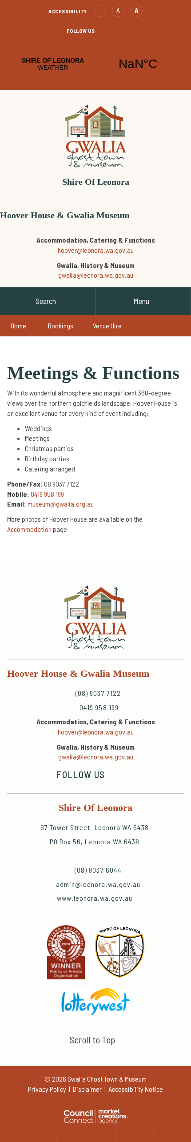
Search (46, 301)
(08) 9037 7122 (91, 228)
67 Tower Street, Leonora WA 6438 (94, 827)
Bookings (60, 325)
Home (18, 325)
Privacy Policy (47, 1089)
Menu (141, 301)
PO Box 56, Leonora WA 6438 (94, 841)
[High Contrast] (100, 10)
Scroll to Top (92, 1039)
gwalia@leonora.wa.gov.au (95, 275)
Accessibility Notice (135, 1089)
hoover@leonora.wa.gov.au (96, 250)
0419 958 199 (99, 228)
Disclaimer (87, 1089)
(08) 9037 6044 (98, 870)
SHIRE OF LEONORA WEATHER (95, 64)
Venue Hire (107, 325)
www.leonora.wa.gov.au (95, 898)
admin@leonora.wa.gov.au (117, 195)
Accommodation (29, 529)
